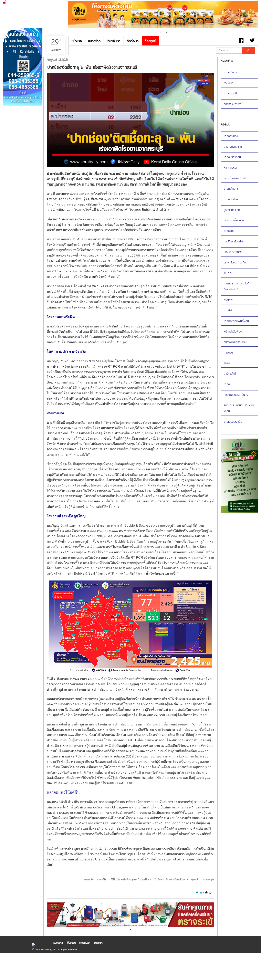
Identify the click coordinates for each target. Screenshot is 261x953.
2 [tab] (166, 33)
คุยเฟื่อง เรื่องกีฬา (234, 241)
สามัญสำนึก (230, 373)
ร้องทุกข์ (150, 41)
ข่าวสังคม (229, 231)
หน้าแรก (77, 41)
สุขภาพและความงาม (235, 342)
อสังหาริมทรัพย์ (232, 104)
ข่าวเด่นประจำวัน (233, 421)
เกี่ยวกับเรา (114, 41)
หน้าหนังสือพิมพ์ (233, 331)
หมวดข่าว (94, 41)
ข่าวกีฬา (228, 310)
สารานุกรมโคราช (233, 146)
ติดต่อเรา (133, 41)
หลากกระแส (230, 167)
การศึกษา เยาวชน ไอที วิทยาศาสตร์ (236, 286)
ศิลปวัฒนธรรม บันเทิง (236, 395)
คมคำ (227, 363)
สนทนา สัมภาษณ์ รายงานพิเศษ (239, 408)
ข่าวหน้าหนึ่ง (231, 72)
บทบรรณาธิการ (233, 252)
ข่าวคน (227, 384)
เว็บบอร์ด (71, 942)
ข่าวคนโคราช (231, 188)
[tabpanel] (163, 15)
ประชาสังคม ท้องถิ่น (235, 262)
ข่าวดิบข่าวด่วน (232, 157)
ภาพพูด (228, 352)
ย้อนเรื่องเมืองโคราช (235, 178)
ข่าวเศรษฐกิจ (231, 93)
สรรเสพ (228, 300)
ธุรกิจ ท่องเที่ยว (232, 210)
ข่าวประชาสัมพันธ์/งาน (236, 321)
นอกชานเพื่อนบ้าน (234, 220)
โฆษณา (228, 273)
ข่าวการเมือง (231, 136)
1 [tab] (160, 33)
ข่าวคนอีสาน (231, 199)
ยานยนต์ (228, 83)
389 (202, 892)
